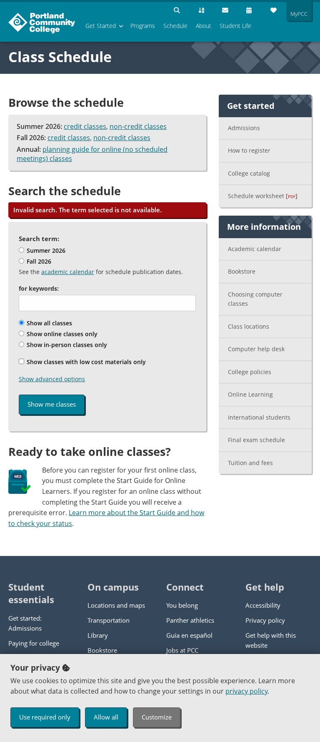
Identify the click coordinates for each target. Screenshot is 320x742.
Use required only (44, 717)
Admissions (244, 128)
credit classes (85, 126)
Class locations (248, 326)
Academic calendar (254, 249)
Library (98, 635)
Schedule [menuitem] (175, 26)
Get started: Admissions (25, 623)
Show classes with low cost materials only (85, 362)
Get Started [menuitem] (100, 26)
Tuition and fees (250, 463)
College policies (249, 372)
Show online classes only (61, 334)
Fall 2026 (38, 261)
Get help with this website (270, 640)
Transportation (109, 620)
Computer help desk (256, 349)
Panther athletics (190, 620)
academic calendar (67, 272)
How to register (249, 150)
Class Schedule (60, 56)
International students (259, 417)
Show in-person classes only (66, 345)
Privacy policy (265, 620)
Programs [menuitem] (142, 26)
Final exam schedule (256, 440)
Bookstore (241, 271)
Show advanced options (52, 379)
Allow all (106, 717)
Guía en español (189, 635)
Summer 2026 (45, 250)
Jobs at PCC (182, 650)
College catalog (249, 173)
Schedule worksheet (263, 196)
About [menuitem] (203, 26)
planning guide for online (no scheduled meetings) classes (92, 154)
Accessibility (262, 605)
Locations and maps (116, 605)
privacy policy (246, 691)
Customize (157, 717)
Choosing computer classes (255, 299)
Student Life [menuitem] (235, 26)
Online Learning (250, 394)
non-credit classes (138, 126)
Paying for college (33, 643)
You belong (182, 605)
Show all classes (48, 323)
